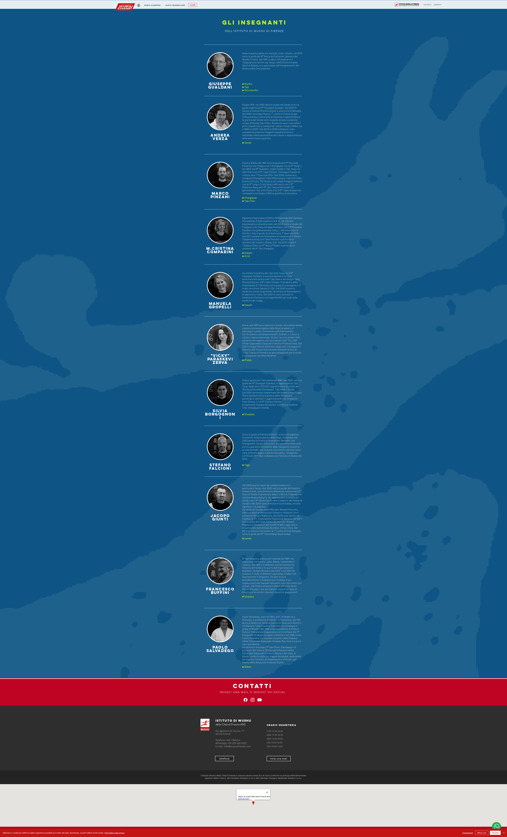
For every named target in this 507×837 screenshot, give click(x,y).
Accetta (495, 832)
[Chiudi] (503, 833)
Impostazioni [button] (467, 832)
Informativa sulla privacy (114, 832)
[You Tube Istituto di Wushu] (259, 699)
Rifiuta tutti (481, 832)
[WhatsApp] (496, 826)
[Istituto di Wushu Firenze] (245, 699)
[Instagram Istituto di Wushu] (252, 699)
